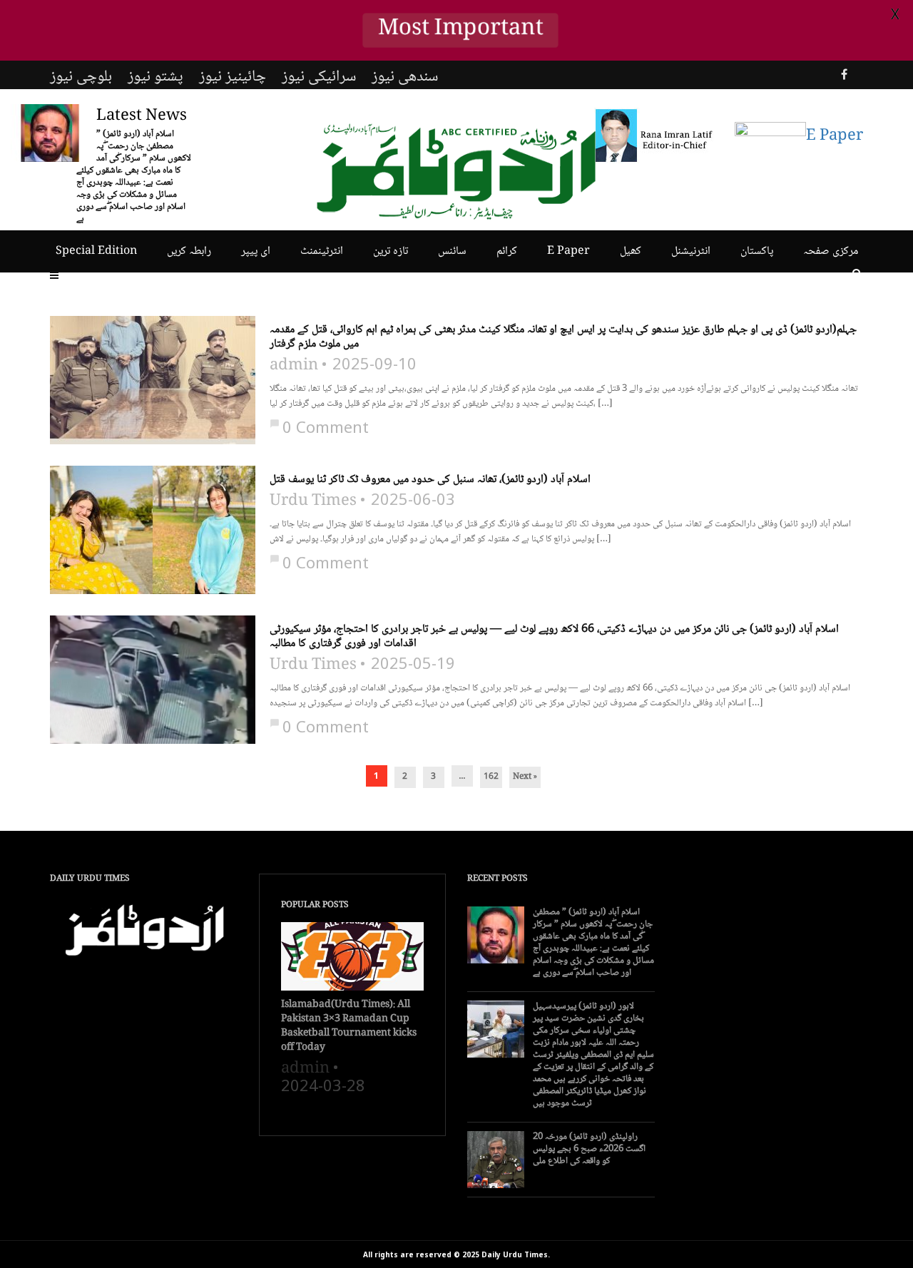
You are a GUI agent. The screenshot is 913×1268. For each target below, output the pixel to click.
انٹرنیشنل (690, 251)
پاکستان (756, 251)
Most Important (460, 30)
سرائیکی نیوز (319, 77)
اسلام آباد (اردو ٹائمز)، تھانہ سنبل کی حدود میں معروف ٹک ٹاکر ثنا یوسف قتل (430, 480)
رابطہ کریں (189, 251)
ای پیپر (255, 251)
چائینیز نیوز (232, 77)
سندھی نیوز (405, 77)
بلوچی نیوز (81, 77)
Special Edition (96, 251)
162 (491, 777)
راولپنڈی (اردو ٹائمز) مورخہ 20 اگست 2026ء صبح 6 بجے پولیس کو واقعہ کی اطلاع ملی (589, 1149)
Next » (525, 777)
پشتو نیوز (155, 77)
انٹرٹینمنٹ (321, 251)
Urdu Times (313, 501)
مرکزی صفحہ (830, 251)
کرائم (506, 251)
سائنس (452, 251)
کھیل (630, 251)
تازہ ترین (390, 251)
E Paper (568, 251)
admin (294, 366)
